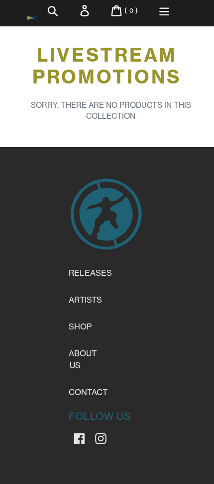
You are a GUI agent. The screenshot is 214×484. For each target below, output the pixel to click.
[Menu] (164, 10)
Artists (85, 300)
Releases (90, 273)
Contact (88, 392)
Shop (80, 326)
